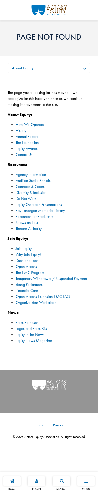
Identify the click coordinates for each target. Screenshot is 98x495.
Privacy (57, 425)
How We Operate (30, 124)
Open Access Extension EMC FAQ (43, 296)
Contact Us (24, 154)
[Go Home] (49, 9)
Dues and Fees (27, 260)
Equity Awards (27, 148)
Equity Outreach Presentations (39, 204)
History (21, 130)
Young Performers (29, 284)
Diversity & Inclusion (31, 192)
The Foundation (27, 142)
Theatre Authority (29, 228)
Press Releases (27, 322)
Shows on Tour (27, 222)
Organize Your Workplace (36, 302)
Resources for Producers (34, 216)
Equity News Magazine (34, 340)
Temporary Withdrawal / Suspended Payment (51, 278)
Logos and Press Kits (31, 328)
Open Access (26, 266)
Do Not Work (26, 198)
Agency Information (31, 174)
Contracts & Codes (30, 186)
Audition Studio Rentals (33, 180)
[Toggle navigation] (84, 68)
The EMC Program (30, 272)
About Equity (23, 68)
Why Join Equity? (29, 254)
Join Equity (24, 248)
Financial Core (27, 290)
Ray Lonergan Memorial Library (40, 210)
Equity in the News (30, 334)
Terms (40, 425)
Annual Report (27, 136)
